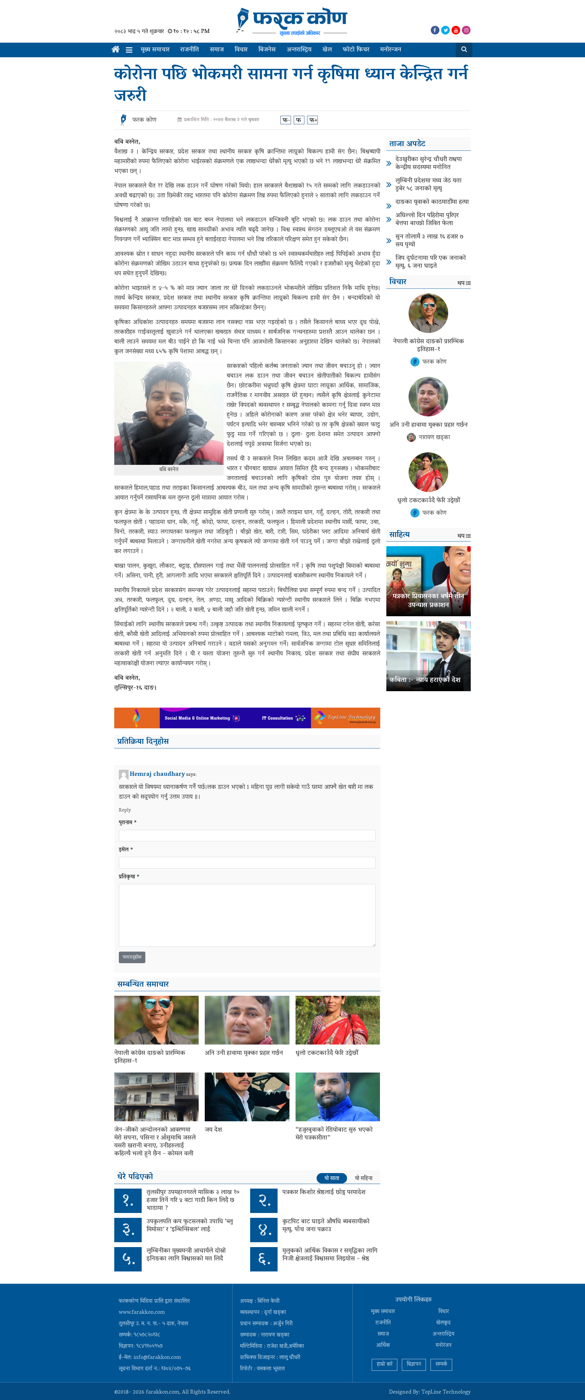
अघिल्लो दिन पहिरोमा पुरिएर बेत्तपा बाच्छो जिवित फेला (427, 219)
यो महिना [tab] (363, 1178)
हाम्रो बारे (384, 1364)
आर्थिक (383, 1346)
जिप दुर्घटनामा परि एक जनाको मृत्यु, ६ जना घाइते (430, 262)
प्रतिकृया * (129, 877)
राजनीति (189, 50)
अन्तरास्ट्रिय (299, 50)
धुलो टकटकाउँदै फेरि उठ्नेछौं (327, 1053)
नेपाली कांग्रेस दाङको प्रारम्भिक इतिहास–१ (149, 1057)
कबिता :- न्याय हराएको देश (424, 680)
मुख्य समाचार (155, 50)
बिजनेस (267, 50)
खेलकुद (443, 1323)
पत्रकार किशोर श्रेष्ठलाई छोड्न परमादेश (324, 1192)
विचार (241, 50)
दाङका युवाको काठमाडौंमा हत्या (432, 202)
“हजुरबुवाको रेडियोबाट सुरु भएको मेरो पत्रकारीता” (334, 1134)
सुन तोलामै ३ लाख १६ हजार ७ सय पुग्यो (429, 241)
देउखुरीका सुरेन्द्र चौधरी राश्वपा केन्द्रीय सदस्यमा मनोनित (428, 163)
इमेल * (126, 850)
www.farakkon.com (142, 1313)
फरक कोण (144, 120)
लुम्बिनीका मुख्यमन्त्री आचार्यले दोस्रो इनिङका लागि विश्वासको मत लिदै (186, 1255)
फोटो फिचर (356, 50)
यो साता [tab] (331, 1178)
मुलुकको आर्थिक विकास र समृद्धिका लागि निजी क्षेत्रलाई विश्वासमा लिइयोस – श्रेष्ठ (330, 1255)
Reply (125, 810)
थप (461, 283)
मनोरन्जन (390, 50)
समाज (217, 50)
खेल (327, 50)
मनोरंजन (444, 1346)
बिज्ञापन (414, 1364)
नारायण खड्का (434, 438)
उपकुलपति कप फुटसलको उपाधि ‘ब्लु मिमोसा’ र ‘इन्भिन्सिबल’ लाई (190, 1226)
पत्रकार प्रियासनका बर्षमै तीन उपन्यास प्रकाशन (428, 601)
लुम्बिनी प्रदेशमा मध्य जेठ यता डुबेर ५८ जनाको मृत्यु (428, 185)
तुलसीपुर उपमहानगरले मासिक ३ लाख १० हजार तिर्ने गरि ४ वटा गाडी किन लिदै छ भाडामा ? (193, 1200)
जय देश (213, 1130)
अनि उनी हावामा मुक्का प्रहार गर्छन (244, 1053)
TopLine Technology (446, 1393)
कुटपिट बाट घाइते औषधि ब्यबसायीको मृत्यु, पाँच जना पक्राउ (326, 1226)
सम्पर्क (441, 1364)
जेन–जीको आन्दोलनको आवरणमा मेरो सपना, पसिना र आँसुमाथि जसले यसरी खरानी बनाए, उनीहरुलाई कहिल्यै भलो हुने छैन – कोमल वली (155, 1142)
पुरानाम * (128, 823)
